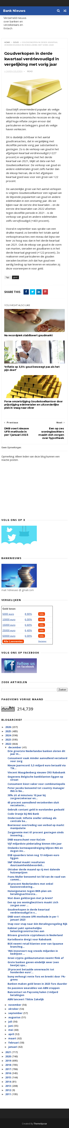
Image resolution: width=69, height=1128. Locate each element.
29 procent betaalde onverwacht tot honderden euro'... (31, 971)
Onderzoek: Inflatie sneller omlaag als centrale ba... (32, 819)
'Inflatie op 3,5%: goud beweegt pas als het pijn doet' (32, 368)
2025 (8, 731)
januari (13, 1046)
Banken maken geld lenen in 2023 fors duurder (37, 983)
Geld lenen (9, 608)
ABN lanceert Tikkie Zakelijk (26, 999)
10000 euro (8, 619)
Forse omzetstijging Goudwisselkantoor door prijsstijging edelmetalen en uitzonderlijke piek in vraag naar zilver (33, 404)
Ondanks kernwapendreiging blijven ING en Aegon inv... (35, 849)
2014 (8, 1081)
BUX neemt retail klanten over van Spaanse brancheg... (35, 945)
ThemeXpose (40, 1123)
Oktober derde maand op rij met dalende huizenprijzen (34, 871)
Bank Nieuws (14, 11)
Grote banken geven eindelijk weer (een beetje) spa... (33, 963)
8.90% (28, 614)
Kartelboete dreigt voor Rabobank (29, 939)
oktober (13, 1008)
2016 (8, 1073)
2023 (8, 739)
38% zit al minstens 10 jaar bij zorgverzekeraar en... (27, 797)
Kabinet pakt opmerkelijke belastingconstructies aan (26, 929)
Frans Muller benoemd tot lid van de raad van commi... (36, 878)
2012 (8, 1090)
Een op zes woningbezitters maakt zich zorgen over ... (33, 904)
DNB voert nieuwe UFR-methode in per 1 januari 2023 (33, 918)
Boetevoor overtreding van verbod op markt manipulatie (36, 826)
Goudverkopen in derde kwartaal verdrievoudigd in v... (29, 911)
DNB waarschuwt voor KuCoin (26, 839)
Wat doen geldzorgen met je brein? (30, 898)
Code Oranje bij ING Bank (23, 813)
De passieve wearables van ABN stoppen (34, 988)
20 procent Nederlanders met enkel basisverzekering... (30, 885)
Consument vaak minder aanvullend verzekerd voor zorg (37, 759)
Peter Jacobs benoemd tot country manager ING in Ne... (36, 789)
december (15, 747)
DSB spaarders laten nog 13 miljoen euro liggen (33, 856)
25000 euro (8, 630)
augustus (14, 1017)
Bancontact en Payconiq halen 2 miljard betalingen (33, 993)
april (11, 1034)
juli (10, 1021)
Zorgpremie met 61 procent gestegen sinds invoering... (36, 834)
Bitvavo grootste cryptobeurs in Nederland (35, 935)
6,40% (28, 630)
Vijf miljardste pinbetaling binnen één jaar (35, 843)
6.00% (28, 619)
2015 (8, 1077)
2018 (8, 1065)
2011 (8, 1094)
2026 (8, 727)
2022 (8, 743)
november (15, 1004)
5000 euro (8, 614)
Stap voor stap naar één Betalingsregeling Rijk (37, 924)
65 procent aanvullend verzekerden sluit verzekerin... (33, 804)
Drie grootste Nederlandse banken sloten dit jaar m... (36, 752)
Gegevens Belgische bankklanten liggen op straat (35, 778)
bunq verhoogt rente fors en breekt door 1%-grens (37, 978)
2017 (8, 1069)
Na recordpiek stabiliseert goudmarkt (28, 335)
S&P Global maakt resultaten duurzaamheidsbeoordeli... (26, 863)
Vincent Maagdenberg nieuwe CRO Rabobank (36, 772)
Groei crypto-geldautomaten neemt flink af (36, 958)
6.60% (28, 625)
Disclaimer (42, 641)
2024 (8, 735)
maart (12, 1038)
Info (41, 614)
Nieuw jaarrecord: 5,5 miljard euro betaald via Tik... (37, 767)
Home (7, 42)
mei (11, 1030)
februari (13, 1042)
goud (16, 42)
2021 (8, 1052)
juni (11, 1025)
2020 (8, 1056)
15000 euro (8, 625)
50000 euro (8, 635)
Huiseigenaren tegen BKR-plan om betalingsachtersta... (29, 892)
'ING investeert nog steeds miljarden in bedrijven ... (33, 952)
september (15, 1013)
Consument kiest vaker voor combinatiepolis (36, 784)
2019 (8, 1060)
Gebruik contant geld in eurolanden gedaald (36, 809)
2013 (8, 1086)
